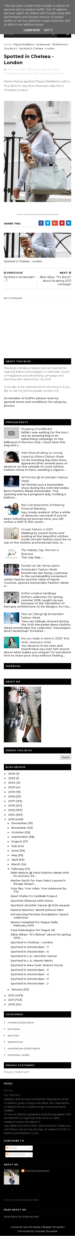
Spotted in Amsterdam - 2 (30, 983)
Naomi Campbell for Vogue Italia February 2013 (34, 924)
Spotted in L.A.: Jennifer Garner (34, 956)
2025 (12, 778)
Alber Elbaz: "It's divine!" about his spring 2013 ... (41, 936)
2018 (12, 796)
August (17, 841)
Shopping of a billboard (36, 429)
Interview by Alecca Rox (21, 1216)
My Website (12, 1095)
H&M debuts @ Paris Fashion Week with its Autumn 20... (40, 874)
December (19, 823)
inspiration (15, 1042)
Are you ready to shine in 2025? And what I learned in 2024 (45, 640)
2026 (12, 773)
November (19, 828)
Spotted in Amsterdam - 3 (30, 979)
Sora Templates (31, 1226)
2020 (12, 787)
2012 (11, 995)
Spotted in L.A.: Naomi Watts (32, 960)
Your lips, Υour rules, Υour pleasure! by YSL (38, 890)
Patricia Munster (37, 1171)
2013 (11, 819)
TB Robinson (60, 44)
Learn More (32, 30)
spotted (13, 1035)
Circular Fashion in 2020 (37, 529)
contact (48, 390)
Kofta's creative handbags (38, 593)
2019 (12, 792)
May (14, 855)
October (18, 832)
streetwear (43, 44)
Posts (12, 1148)
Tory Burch (10, 48)
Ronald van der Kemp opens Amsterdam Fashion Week (40, 567)
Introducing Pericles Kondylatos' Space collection (39, 916)
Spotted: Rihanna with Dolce (32, 900)
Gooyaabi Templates (46, 1231)
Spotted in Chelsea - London (23, 261)
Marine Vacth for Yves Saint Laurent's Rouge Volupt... (38, 882)
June (15, 850)
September (20, 837)
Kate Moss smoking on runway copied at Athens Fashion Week (42, 454)
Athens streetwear (21, 1022)
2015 (11, 810)
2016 (12, 805)
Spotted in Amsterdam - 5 (30, 970)
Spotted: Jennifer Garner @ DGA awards (40, 905)
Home (8, 44)
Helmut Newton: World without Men (37, 910)
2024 (12, 782)
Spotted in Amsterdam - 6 (30, 951)
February (18, 869)
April (15, 859)
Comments (16, 1154)
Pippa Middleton (24, 44)
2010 (12, 1004)
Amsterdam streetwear (24, 1048)
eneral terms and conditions (26, 402)
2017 (12, 801)
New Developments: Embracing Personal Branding (42, 507)
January (17, 989)
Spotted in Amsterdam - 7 (30, 947)
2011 (11, 1000)
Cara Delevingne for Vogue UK (33, 930)
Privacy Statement (16, 1072)
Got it (48, 30)
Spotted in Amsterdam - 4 (30, 974)
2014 (12, 814)
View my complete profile (21, 1200)
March (16, 864)
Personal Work (18, 1055)
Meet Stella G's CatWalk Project (34, 896)
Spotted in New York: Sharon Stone (37, 965)
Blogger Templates (53, 1226)
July (14, 846)
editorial (14, 1029)
